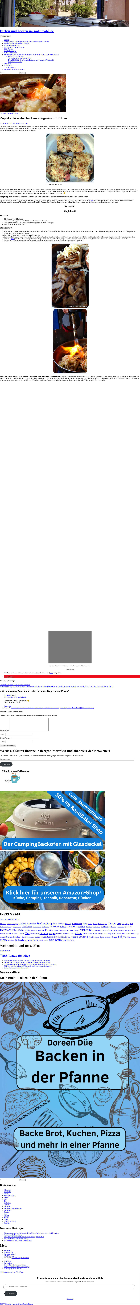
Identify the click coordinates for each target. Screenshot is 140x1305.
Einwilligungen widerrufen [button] (13, 1268)
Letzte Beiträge (19, 955)
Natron (8, 933)
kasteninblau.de (5, 950)
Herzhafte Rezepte (10, 51)
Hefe (129, 926)
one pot (52, 933)
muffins (2, 933)
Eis (131, 924)
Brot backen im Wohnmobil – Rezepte (16, 43)
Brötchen (90, 924)
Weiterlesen (70, 1299)
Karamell (41, 930)
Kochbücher (8, 1210)
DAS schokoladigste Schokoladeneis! (18, 686)
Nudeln (15, 933)
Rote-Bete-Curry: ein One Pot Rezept (16, 1238)
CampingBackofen (98, 924)
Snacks (74, 936)
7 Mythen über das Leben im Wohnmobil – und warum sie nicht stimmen (27, 966)
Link (91, 200)
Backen (41, 923)
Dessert (112, 923)
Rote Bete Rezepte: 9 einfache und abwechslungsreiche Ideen (24, 1237)
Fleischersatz (27, 927)
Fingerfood (17, 927)
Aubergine (14, 924)
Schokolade (61, 937)
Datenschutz (8, 65)
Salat (24, 937)
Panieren (66, 934)
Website (2, 742)
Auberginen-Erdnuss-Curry (13, 1235)
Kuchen (83, 929)
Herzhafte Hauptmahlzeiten (9, 113)
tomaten (133, 937)
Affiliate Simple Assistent (20, 1258)
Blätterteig (68, 924)
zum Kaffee (56, 939)
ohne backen (34, 933)
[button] (9, 677)
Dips (119, 924)
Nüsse (21, 933)
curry (106, 924)
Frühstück (54, 926)
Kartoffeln (49, 930)
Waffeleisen (11, 940)
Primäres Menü (5, 36)
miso (133, 930)
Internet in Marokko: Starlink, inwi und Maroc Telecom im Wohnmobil (27, 960)
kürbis (106, 930)
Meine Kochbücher (10, 53)
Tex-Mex (126, 937)
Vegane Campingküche (11, 45)
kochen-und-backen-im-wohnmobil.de (27, 31)
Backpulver (51, 923)
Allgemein (3, 924)
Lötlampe (12, 685)
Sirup (69, 937)
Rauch (119, 934)
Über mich (7, 64)
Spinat (102, 937)
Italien (27, 930)
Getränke (89, 927)
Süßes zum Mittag (10, 1221)
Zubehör (41, 940)
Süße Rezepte (8, 49)
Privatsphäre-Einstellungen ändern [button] (15, 1265)
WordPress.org (9, 1256)
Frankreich (37, 927)
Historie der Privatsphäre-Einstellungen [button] (16, 1267)
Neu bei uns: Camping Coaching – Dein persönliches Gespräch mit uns (27, 962)
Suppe (114, 937)
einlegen (127, 924)
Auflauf (22, 923)
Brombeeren (77, 924)
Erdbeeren (3, 927)
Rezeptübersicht (6, 937)
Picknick (85, 933)
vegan (3, 939)
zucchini (46, 940)
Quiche (114, 933)
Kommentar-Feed (9, 1254)
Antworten (7, 706)
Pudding (107, 933)
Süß (120, 936)
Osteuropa (59, 933)
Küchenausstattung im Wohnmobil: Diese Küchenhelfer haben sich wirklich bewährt (31, 54)
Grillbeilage (105, 927)
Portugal (100, 933)
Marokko (128, 930)
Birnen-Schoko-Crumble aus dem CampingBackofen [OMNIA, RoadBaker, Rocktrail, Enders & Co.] (74, 686)
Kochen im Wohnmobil (15, 56)
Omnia (17, 685)
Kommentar (4, 730)
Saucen (6, 1216)
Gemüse (71, 926)
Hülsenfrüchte (17, 930)
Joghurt (34, 930)
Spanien (91, 937)
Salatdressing (30, 937)
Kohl (77, 930)
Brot (85, 923)
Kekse (56, 930)
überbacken (26, 685)
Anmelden (7, 1250)
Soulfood (83, 936)
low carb (112, 930)
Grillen (113, 927)
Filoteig (9, 927)
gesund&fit (80, 927)
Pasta (72, 934)
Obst (27, 933)
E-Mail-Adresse (5, 738)
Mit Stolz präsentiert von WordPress (11, 1272)
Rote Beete (17, 937)
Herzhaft (3, 685)
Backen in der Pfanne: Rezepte (14, 47)
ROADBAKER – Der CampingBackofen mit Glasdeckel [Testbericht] (31, 60)
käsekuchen (99, 930)
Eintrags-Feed (8, 1252)
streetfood (108, 937)
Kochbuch (71, 930)
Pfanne (78, 933)
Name (2, 734)
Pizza (95, 933)
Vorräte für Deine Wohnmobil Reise (19, 58)
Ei (123, 924)
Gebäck (63, 927)
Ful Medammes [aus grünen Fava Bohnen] (18, 1240)
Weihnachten (20, 940)
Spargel (97, 937)
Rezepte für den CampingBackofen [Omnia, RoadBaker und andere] (26, 41)
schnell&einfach (48, 936)
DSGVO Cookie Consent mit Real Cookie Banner (16, 1304)
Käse (7, 685)
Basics (61, 923)
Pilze (21, 685)
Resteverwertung (132, 934)
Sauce (37, 937)
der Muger (8, 695)
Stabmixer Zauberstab (15, 62)
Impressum (11, 67)
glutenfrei (96, 927)
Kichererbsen (63, 930)
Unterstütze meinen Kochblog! (14, 69)
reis (123, 934)
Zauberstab (32, 940)
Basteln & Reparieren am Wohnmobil (16, 968)
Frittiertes (45, 927)
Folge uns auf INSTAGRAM (9, 919)
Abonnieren (6, 764)
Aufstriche (31, 923)
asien (9, 924)
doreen (15, 123)
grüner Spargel (121, 927)
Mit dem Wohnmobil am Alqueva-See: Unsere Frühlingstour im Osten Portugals (30, 964)
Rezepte (6, 40)
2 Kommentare (23, 123)
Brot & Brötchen (9, 1195)
